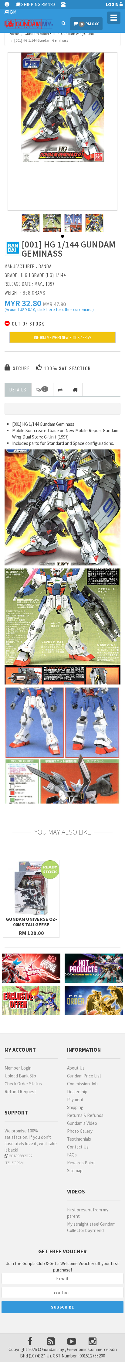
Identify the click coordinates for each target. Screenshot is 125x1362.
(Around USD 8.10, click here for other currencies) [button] (49, 310)
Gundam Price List (84, 1076)
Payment (75, 1099)
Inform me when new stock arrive (62, 337)
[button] (23, 303)
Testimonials (79, 1139)
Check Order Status (23, 1084)
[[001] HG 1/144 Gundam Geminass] (62, 107)
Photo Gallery (80, 1131)
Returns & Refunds (85, 1115)
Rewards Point (81, 1163)
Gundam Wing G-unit (77, 33)
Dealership (77, 1091)
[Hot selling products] (94, 968)
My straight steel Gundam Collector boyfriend (91, 1227)
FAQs (72, 1155)
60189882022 (20, 1156)
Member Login (18, 1068)
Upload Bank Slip (20, 1076)
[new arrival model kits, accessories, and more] (31, 968)
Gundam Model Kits (40, 33)
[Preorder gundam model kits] (94, 1000)
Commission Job (82, 1084)
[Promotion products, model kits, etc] (31, 1000)
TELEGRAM (14, 1163)
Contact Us (78, 1147)
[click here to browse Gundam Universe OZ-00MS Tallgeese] (31, 888)
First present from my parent (87, 1213)
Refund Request (20, 1091)
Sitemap (75, 1170)
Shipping (75, 1107)
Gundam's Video (82, 1123)
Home (14, 33)
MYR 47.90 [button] (54, 304)
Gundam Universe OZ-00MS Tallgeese (31, 921)
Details (17, 389)
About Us (76, 1068)
